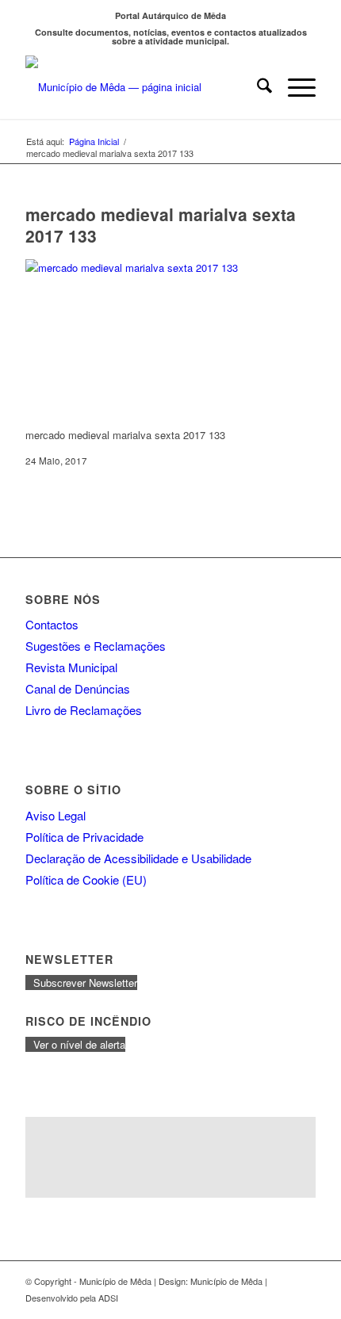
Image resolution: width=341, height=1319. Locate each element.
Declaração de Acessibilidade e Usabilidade (138, 858)
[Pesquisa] (256, 87)
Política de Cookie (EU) (86, 879)
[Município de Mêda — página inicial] (141, 87)
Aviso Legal (55, 815)
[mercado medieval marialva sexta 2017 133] (144, 267)
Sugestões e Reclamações (95, 645)
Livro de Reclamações (83, 710)
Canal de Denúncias (77, 688)
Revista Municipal (71, 667)
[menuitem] (256, 87)
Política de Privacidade (84, 836)
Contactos (52, 624)
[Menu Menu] (294, 87)
